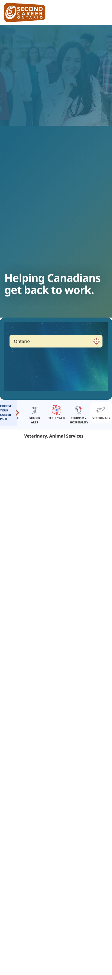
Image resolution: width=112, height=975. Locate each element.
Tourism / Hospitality (79, 420)
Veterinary (101, 418)
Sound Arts (34, 420)
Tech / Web (56, 418)
